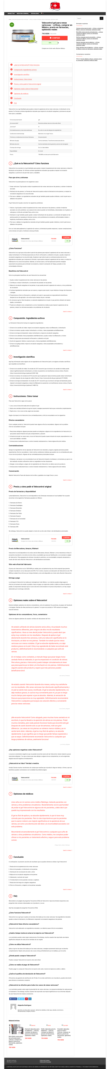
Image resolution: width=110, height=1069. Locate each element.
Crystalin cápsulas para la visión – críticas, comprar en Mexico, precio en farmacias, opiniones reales (64, 1033)
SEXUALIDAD (35, 13)
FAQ (15, 103)
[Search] (101, 18)
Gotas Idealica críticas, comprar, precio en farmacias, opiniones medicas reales (89, 59)
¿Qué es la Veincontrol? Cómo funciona (26, 65)
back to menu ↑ (67, 311)
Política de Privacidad (45, 1062)
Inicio (10, 19)
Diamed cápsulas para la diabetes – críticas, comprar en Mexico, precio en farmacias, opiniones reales (32, 1032)
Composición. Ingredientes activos (25, 70)
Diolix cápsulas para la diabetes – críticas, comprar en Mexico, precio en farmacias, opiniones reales (48, 1032)
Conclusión (17, 98)
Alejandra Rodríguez (24, 1005)
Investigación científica (21, 74)
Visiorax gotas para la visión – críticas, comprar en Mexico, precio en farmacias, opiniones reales (89, 29)
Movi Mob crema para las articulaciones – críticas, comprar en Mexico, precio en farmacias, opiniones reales (16, 1040)
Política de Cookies (45, 1060)
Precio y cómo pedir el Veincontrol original (27, 84)
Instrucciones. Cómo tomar (23, 79)
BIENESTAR (11, 13)
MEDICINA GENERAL (23, 13)
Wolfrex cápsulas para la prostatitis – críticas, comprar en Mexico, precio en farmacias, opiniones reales (88, 38)
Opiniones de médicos (21, 93)
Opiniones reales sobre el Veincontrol (26, 89)
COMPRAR (56, 38)
